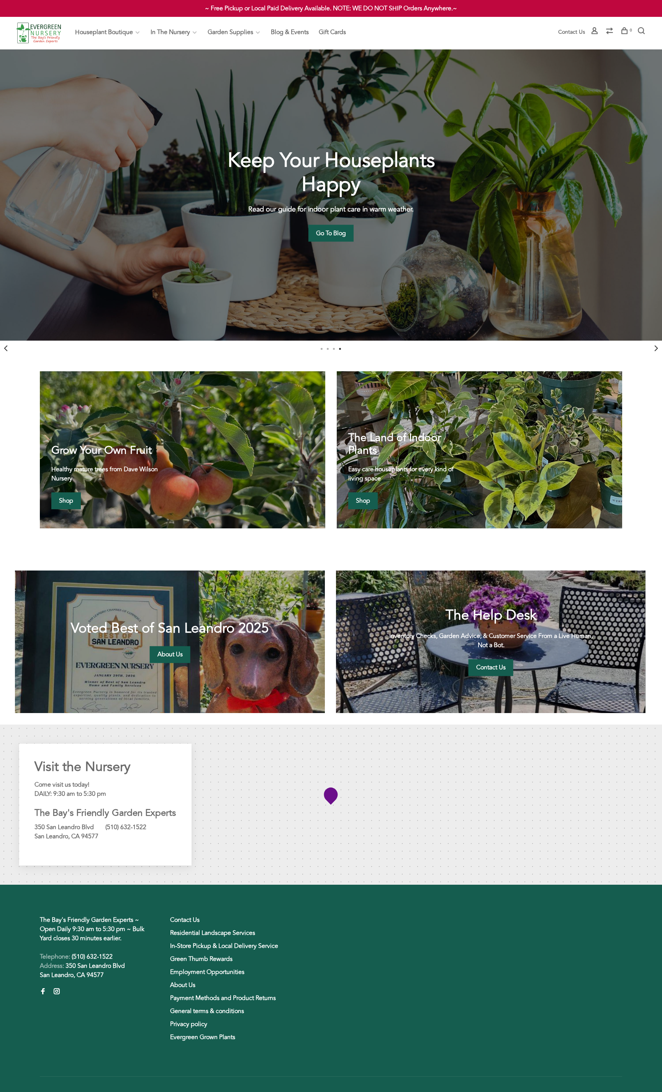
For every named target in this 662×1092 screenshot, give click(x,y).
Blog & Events (290, 32)
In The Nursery (170, 32)
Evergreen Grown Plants (202, 1037)
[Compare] (610, 32)
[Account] (595, 32)
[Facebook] (43, 992)
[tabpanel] (331, 195)
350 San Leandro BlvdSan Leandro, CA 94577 (82, 970)
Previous (6, 348)
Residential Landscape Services (212, 933)
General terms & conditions (207, 1011)
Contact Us (571, 32)
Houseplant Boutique (104, 32)
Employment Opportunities (207, 972)
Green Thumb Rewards (201, 959)
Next (656, 348)
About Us (182, 985)
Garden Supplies (230, 32)
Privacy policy (188, 1024)
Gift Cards (332, 32)
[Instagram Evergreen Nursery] (57, 992)
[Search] (642, 32)
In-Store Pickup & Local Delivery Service (224, 946)
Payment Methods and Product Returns (223, 998)
